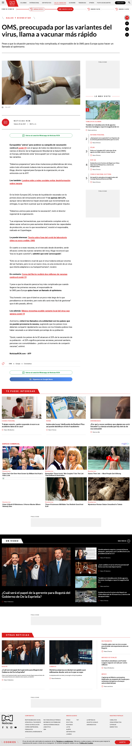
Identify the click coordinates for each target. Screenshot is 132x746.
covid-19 (22, 148)
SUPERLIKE (113, 724)
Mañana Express (38, 9)
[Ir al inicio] (12, 3)
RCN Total (69, 722)
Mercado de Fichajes (109, 657)
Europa (18, 364)
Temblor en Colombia (93, 121)
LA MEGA (69, 734)
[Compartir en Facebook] (127, 23)
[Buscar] (129, 3)
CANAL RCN (120, 2)
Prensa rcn (29, 729)
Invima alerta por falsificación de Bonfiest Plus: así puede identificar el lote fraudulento (65, 425)
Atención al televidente (33, 722)
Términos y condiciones (64, 741)
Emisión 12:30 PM (67, 9)
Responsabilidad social (33, 720)
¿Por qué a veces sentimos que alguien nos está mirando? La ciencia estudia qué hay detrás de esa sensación (110, 426)
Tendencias (82, 2)
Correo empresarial (31, 727)
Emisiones (8, 9)
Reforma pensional (97, 135)
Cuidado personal (8, 421)
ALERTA (68, 729)
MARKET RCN (114, 727)
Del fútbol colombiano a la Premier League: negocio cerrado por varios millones (114, 663)
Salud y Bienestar (60, 2)
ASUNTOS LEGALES (92, 722)
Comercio (52, 666)
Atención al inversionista (33, 731)
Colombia (23, 2)
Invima (48, 421)
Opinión (91, 2)
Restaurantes (107, 641)
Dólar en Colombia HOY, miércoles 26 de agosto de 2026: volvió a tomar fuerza (103, 151)
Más (122, 541)
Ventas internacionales (51, 724)
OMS (10, 364)
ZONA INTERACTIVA (115, 722)
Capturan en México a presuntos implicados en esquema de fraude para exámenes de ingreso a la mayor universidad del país (115, 680)
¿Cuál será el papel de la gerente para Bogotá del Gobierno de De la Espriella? (36, 594)
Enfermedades (95, 421)
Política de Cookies (86, 743)
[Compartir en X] (127, 29)
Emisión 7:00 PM (95, 9)
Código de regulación (32, 724)
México (104, 674)
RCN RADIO (69, 724)
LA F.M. (68, 727)
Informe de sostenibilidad (51, 722)
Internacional (34, 2)
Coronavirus (28, 364)
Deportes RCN (46, 2)
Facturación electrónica (51, 720)
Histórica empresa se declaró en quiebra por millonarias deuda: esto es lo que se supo (67, 671)
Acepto (122, 742)
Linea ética (47, 727)
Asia (91, 160)
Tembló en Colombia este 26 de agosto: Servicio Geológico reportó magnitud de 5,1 (102, 126)
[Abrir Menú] (3, 2)
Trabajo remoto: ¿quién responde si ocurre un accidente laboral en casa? (20, 425)
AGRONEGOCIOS (91, 724)
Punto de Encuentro (104, 2)
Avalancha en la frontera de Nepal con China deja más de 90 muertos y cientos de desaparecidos (104, 164)
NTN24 (68, 720)
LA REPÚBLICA (91, 720)
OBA (44, 729)
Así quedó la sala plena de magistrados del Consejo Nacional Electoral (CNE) (104, 178)
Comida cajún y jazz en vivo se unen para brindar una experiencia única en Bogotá (115, 646)
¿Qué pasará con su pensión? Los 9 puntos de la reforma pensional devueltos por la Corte (104, 138)
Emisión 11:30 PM (124, 9)
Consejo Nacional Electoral (100, 174)
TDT (77, 720)
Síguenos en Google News (43, 379)
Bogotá (4, 666)
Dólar (92, 147)
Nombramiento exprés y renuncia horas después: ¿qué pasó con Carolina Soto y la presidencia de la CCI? (114, 551)
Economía (72, 2)
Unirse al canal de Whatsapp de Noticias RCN (43, 135)
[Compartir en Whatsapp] (127, 35)
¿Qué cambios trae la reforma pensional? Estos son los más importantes (113, 566)
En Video (12, 541)
